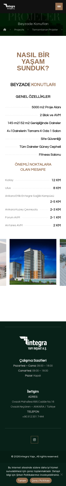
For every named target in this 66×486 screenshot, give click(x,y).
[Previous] (9, 263)
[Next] (57, 263)
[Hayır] (61, 474)
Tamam (22, 480)
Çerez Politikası (41, 480)
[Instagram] (34, 439)
